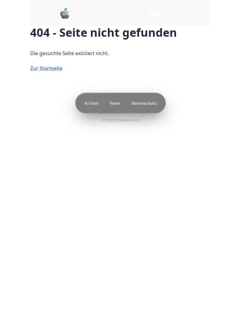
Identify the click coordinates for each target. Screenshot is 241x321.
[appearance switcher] (139, 13)
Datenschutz (144, 103)
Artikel (91, 103)
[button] (175, 13)
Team (115, 103)
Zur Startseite (46, 68)
